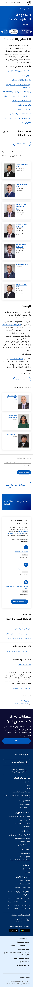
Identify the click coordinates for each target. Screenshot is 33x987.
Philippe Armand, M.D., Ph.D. (21, 246)
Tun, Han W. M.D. (11, 434)
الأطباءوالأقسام (14, 31)
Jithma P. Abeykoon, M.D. (22, 165)
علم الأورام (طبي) (24, 105)
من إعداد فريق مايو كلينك (23, 458)
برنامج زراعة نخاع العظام (21, 80)
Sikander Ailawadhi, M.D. (22, 185)
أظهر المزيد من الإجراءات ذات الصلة (20, 638)
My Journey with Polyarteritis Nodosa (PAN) (17, 587)
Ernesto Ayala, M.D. (22, 265)
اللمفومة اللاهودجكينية (21, 704)
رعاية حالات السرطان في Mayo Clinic (16, 92)
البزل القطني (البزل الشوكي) (23, 629)
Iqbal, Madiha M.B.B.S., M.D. (12, 416)
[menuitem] (14, 31)
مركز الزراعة (26, 123)
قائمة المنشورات (16, 359)
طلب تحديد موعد (24, 472)
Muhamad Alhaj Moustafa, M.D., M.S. (21, 206)
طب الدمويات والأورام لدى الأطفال (17, 96)
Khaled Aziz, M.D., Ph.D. (21, 286)
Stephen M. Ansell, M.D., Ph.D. (21, 225)
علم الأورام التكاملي (23, 110)
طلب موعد (25, 25)
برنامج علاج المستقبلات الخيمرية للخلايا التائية (18, 86)
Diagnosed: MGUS (22, 569)
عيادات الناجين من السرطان (20, 114)
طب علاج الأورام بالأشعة (21, 101)
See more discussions (19, 601)
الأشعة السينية (26, 624)
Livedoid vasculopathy (21, 552)
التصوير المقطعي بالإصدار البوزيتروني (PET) (18, 634)
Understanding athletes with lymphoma (19, 651)
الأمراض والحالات (24, 9)
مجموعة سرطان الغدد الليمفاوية (18, 118)
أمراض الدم (26, 76)
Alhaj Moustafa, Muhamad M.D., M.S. (12, 398)
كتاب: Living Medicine (24, 665)
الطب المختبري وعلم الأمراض (19, 71)
